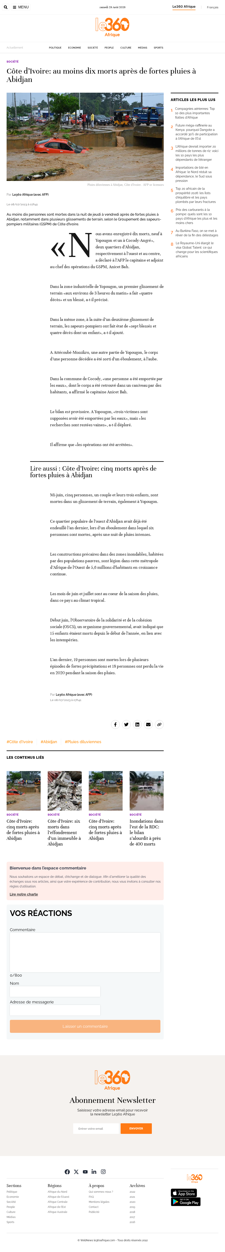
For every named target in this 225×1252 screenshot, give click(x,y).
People (109, 47)
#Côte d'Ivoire (20, 741)
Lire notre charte (24, 894)
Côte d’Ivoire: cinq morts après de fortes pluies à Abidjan (93, 471)
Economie (74, 47)
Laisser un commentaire (85, 1026)
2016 (132, 1222)
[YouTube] (85, 1171)
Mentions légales (99, 1201)
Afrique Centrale (57, 1201)
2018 (132, 1212)
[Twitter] (76, 1171)
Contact (93, 1207)
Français (212, 7)
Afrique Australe (57, 1212)
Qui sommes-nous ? (101, 1191)
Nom (14, 983)
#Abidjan (49, 741)
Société (93, 47)
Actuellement (15, 47)
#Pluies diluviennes (83, 741)
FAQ (91, 1196)
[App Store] (184, 1192)
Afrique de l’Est (57, 1207)
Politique (55, 47)
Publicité (94, 1212)
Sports (158, 47)
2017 (132, 1217)
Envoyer (136, 1128)
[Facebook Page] (67, 1171)
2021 (132, 1196)
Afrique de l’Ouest (58, 1196)
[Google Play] (186, 1201)
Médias (142, 47)
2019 (132, 1207)
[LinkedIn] (94, 1171)
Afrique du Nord (57, 1191)
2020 (132, 1201)
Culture (125, 47)
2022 (132, 1191)
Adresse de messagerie (32, 1002)
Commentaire (22, 929)
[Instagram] (103, 1171)
